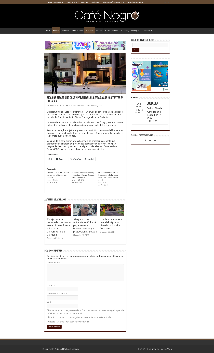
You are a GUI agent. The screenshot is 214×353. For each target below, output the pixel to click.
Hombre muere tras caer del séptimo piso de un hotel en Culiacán (111, 224)
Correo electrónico (57, 293)
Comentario (53, 262)
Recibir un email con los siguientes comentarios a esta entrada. (80, 317)
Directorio (84, 2)
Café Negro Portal (73, 2)
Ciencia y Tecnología (130, 30)
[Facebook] (163, 2)
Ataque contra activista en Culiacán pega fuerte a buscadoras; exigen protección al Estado (85, 225)
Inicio (48, 30)
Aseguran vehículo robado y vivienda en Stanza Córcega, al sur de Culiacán (83, 175)
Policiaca (90, 30)
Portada (80, 105)
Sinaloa (56, 30)
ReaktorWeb (166, 349)
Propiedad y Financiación (134, 2)
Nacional (65, 30)
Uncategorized (97, 105)
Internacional (77, 30)
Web (49, 302)
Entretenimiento (112, 30)
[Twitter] (165, 2)
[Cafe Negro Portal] (107, 15)
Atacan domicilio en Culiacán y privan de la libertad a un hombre (58, 175)
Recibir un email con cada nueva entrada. (69, 321)
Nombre (51, 285)
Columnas (146, 30)
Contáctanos (95, 2)
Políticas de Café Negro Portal (112, 2)
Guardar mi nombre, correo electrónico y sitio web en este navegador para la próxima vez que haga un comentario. (85, 311)
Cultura (99, 30)
